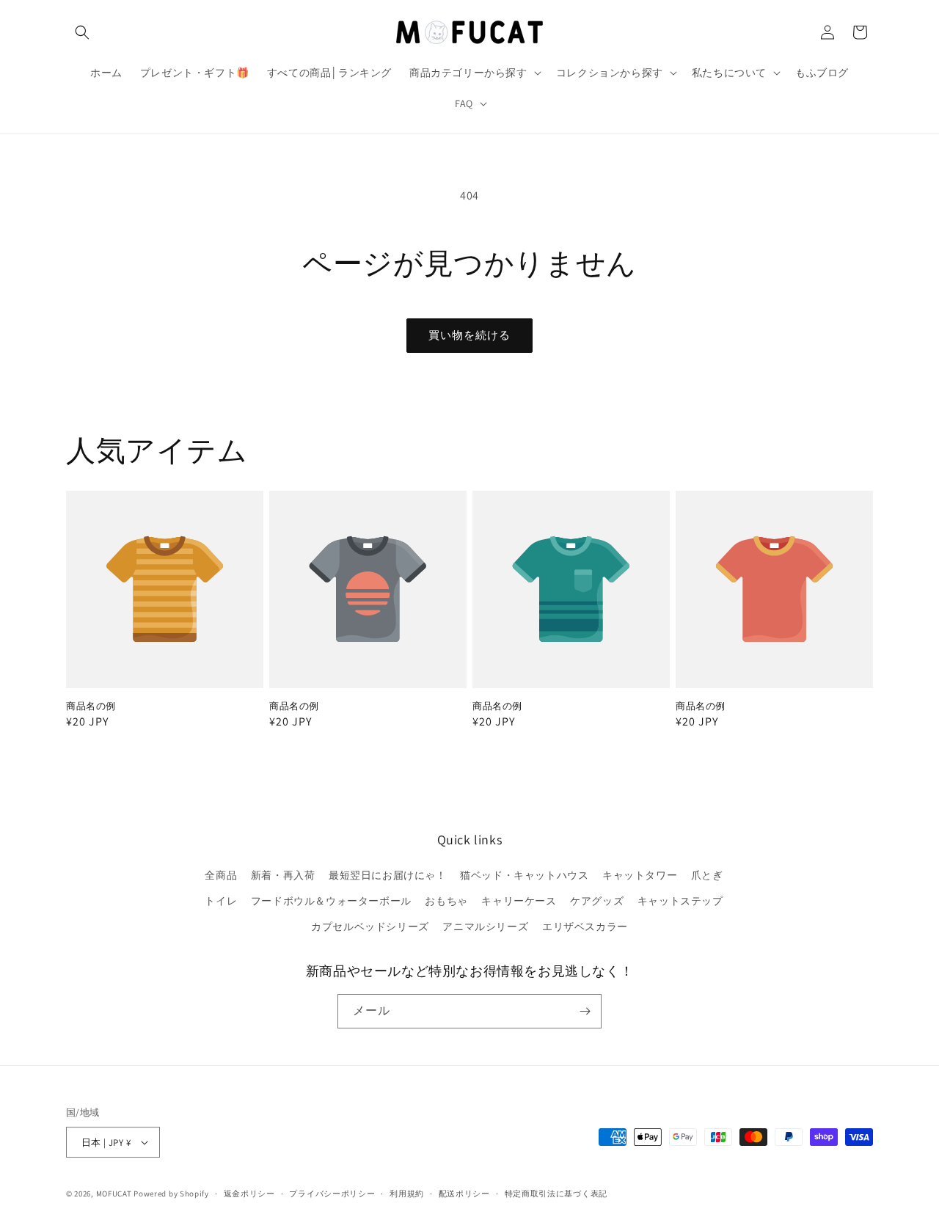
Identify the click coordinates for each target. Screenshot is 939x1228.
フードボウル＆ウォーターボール (331, 900)
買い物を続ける (469, 335)
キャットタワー (639, 875)
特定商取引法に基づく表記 (556, 1193)
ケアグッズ (597, 900)
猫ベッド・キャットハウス (524, 875)
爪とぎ (707, 875)
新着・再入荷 (283, 875)
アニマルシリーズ (485, 926)
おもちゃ (446, 900)
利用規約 (407, 1193)
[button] (82, 32)
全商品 (221, 875)
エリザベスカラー (585, 926)
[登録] (585, 1011)
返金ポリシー (249, 1193)
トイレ (221, 900)
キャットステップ (680, 900)
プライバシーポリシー (332, 1193)
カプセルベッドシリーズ (370, 926)
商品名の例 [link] (91, 706)
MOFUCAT (114, 1193)
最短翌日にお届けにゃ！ (388, 875)
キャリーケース (518, 900)
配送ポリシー (464, 1193)
